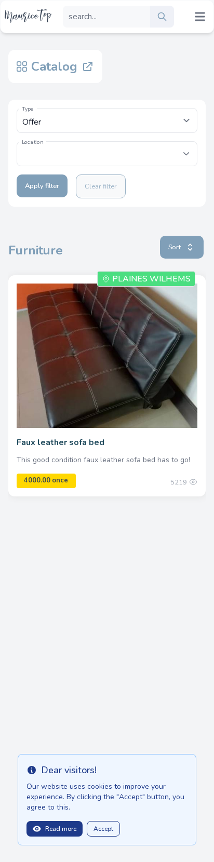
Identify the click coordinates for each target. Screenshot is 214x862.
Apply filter (42, 186)
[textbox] (107, 148)
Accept (103, 829)
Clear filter (101, 186)
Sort (174, 247)
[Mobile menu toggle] (200, 16)
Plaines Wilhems (151, 279)
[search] (162, 17)
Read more (60, 829)
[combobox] (107, 153)
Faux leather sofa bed (60, 442)
